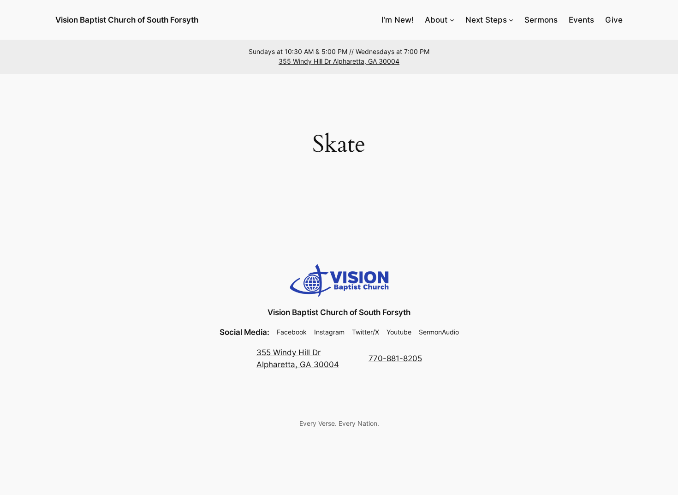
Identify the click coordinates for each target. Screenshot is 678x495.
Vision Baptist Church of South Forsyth (126, 19)
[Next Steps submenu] (511, 20)
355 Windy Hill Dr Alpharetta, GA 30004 (339, 61)
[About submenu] (452, 20)
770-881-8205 (395, 358)
